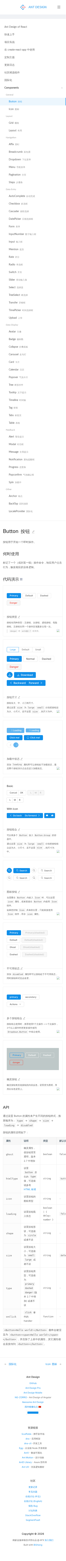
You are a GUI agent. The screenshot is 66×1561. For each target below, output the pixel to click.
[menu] (33, 272)
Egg (21, 1448)
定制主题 (9, 57)
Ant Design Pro (33, 1388)
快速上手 (9, 34)
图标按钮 (12, 891)
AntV (26, 1452)
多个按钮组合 (14, 1018)
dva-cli (27, 1443)
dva (27, 1438)
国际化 (8, 80)
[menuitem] (33, 27)
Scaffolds (26, 1434)
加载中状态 (13, 758)
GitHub (33, 1383)
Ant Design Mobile (33, 1392)
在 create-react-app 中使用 (19, 50)
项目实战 (9, 42)
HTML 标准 (30, 1189)
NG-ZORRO (21, 1397)
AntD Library (25, 1462)
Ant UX (25, 1467)
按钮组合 (12, 829)
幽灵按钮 (12, 1079)
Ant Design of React (15, 27)
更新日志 (9, 65)
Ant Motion (27, 1457)
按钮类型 (12, 616)
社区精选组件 (12, 72)
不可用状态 (13, 968)
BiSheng (38, 1544)
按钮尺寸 (12, 697)
